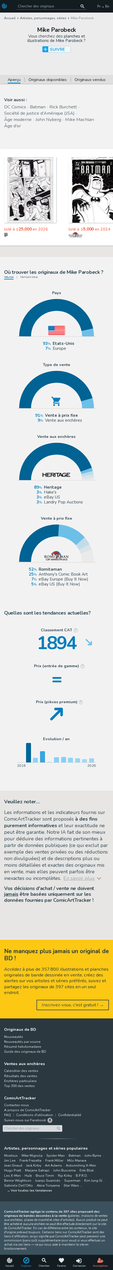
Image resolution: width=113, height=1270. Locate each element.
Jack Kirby (33, 1165)
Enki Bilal (87, 1170)
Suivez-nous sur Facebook (25, 1120)
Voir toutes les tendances (31, 1190)
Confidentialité (69, 1115)
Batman (38, 107)
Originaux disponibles (48, 80)
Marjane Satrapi (37, 1170)
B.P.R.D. (82, 1175)
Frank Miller (54, 1160)
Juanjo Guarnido (47, 1180)
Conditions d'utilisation (34, 1115)
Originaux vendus (90, 80)
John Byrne (92, 1155)
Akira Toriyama (48, 1185)
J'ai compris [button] (56, 1261)
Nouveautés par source (22, 1042)
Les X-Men (12, 1175)
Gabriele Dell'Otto (18, 1185)
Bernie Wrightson (17, 1180)
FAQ (7, 1115)
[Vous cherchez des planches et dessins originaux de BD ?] (4, 6)
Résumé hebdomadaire (22, 1046)
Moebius (11, 1155)
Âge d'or (12, 126)
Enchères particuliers (20, 1081)
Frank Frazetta (30, 1160)
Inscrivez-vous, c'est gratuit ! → (73, 1005)
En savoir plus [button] (30, 1248)
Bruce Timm (45, 1175)
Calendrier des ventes (21, 1071)
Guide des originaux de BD (25, 1051)
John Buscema (64, 1170)
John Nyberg (48, 119)
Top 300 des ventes (19, 1086)
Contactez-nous (16, 1105)
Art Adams (53, 1165)
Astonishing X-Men (81, 1165)
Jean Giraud (13, 1165)
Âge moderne (18, 119)
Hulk (28, 1175)
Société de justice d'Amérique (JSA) (39, 113)
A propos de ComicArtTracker (27, 1110)
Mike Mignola (32, 1155)
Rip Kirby (65, 1175)
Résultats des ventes (20, 1076)
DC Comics (15, 107)
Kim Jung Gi (93, 1180)
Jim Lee (10, 1160)
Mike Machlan (79, 119)
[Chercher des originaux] (82, 6)
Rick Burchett (63, 107)
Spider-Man (55, 1155)
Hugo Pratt (12, 1170)
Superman (72, 1180)
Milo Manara (76, 1160)
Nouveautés (13, 1037)
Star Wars (71, 1185)
